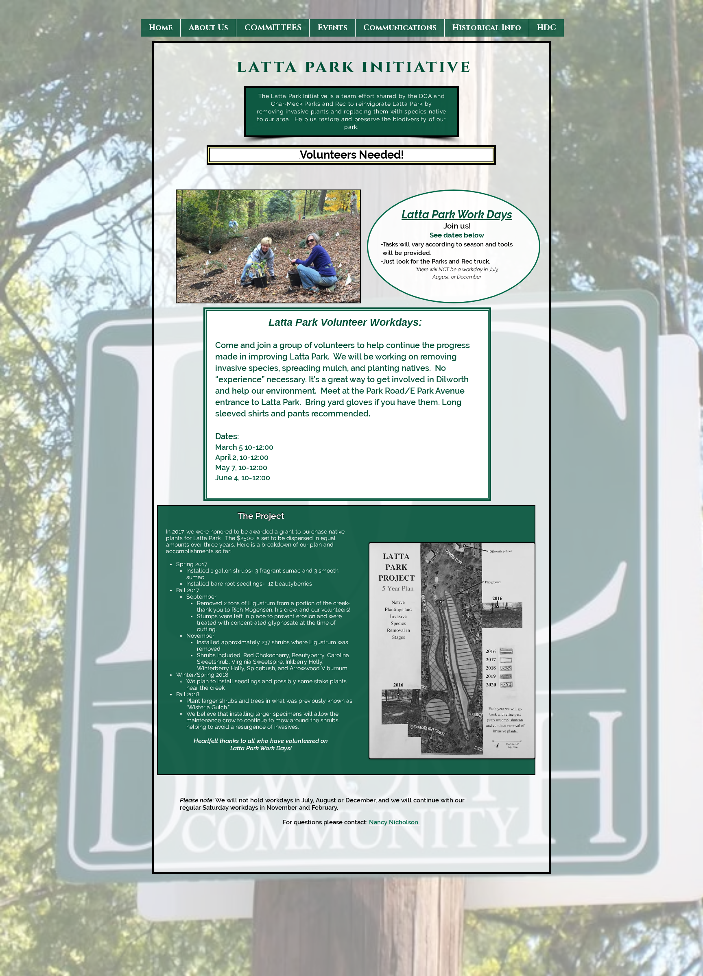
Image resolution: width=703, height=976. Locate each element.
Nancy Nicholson (394, 822)
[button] (208, 28)
